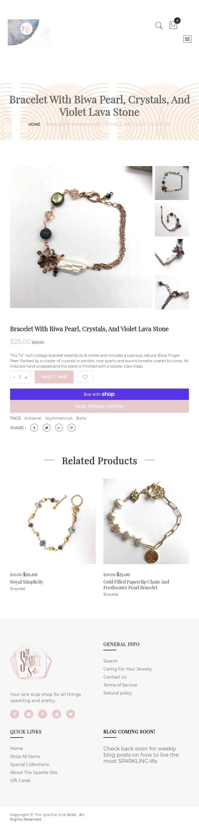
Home (34, 124)
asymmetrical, (59, 418)
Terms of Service (120, 685)
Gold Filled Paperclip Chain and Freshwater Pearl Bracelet (136, 585)
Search (110, 661)
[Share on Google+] (59, 427)
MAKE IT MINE (54, 377)
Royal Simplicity (27, 582)
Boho (81, 418)
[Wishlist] (85, 376)
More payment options (99, 406)
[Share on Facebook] (34, 427)
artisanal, (33, 418)
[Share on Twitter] (47, 427)
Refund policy (117, 693)
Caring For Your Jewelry (127, 669)
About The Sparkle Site (34, 772)
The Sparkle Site (50, 815)
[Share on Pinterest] (71, 427)
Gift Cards (20, 780)
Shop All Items (25, 756)
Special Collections (29, 764)
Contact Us (115, 677)
